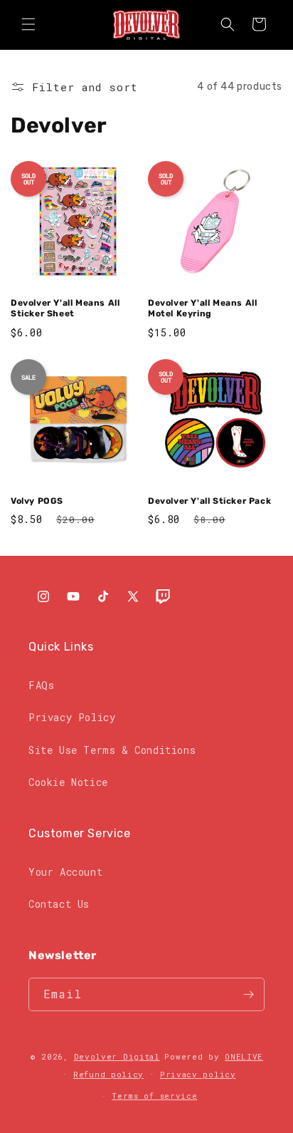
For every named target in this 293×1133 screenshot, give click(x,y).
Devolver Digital (117, 1056)
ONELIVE (244, 1056)
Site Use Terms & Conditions (112, 750)
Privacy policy (198, 1074)
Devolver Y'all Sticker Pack (209, 501)
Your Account (65, 872)
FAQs (41, 685)
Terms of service (154, 1095)
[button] (28, 24)
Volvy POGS (37, 501)
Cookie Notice (68, 782)
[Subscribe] (248, 994)
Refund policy (108, 1074)
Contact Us (59, 904)
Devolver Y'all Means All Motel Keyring (202, 308)
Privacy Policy (71, 717)
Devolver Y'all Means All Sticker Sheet (65, 308)
